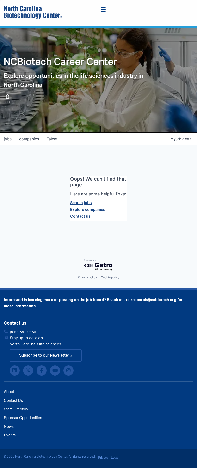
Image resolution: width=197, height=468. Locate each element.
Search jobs (81, 202)
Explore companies (87, 209)
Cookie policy (110, 277)
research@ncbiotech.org (153, 300)
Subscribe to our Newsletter (44, 355)
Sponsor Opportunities (23, 417)
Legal (114, 457)
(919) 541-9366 (23, 331)
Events (10, 435)
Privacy (103, 457)
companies (29, 138)
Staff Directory (16, 409)
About (9, 391)
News (9, 426)
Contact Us (13, 400)
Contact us (80, 216)
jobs (8, 138)
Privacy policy (87, 277)
